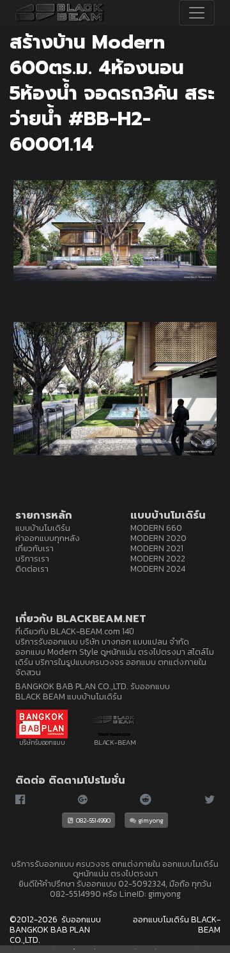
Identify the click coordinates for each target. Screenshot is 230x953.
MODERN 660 (156, 527)
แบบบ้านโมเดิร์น (42, 527)
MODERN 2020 (158, 537)
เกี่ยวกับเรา (34, 548)
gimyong (150, 820)
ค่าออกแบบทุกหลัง (47, 537)
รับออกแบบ (96, 883)
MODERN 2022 (157, 558)
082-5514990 (93, 820)
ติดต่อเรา (32, 568)
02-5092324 (141, 883)
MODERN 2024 (157, 568)
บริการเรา (32, 558)
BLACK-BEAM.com (85, 631)
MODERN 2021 (156, 548)
